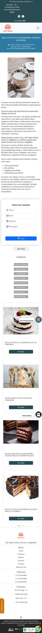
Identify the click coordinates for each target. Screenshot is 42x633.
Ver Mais (21, 352)
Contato (21, 564)
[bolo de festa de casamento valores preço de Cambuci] (21, 487)
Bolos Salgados (21, 269)
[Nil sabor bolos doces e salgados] (7, 28)
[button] (18, 526)
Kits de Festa (21, 287)
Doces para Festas (21, 283)
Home (21, 551)
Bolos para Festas (21, 265)
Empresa (21, 554)
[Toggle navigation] (38, 28)
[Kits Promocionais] (38, 319)
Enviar (22, 238)
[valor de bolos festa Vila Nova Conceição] (21, 376)
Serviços (21, 560)
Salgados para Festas (21, 292)
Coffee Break (21, 274)
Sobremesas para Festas (21, 297)
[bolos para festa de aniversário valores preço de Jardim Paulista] (21, 432)
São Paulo (21, 249)
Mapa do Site (21, 567)
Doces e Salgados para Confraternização (21, 278)
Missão (21, 557)
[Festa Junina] (38, 414)
